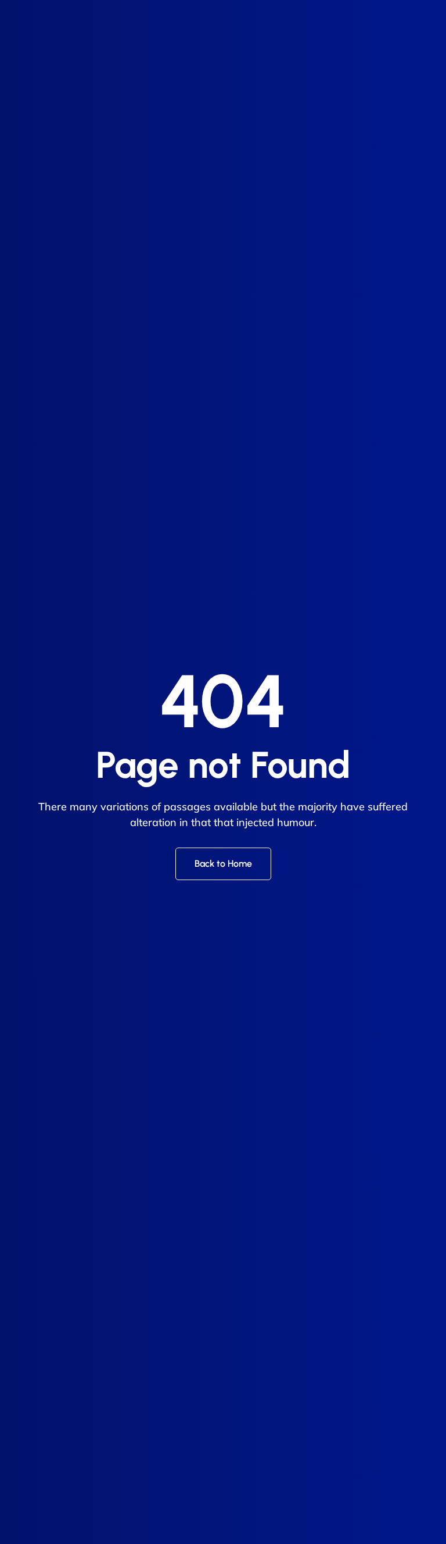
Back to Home (223, 863)
